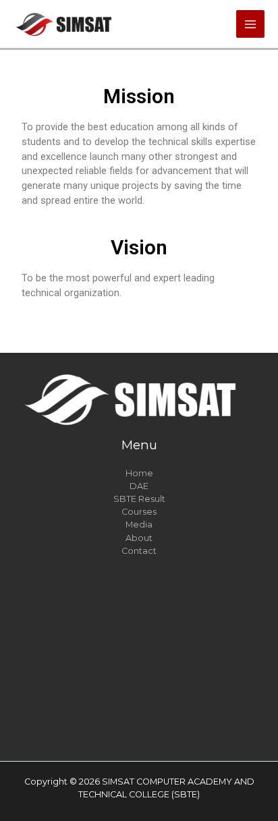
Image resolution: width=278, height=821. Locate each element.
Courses (139, 512)
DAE (139, 486)
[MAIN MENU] (250, 24)
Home (139, 473)
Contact (139, 551)
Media (139, 524)
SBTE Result (139, 499)
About (139, 538)
